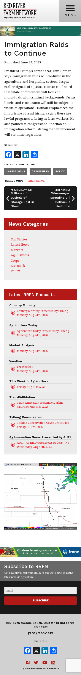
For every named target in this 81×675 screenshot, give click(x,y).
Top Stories (19, 239)
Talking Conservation (26, 417)
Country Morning (22, 305)
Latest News (15, 171)
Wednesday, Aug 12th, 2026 (43, 445)
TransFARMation (22, 397)
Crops (15, 260)
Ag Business (40, 171)
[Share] (53, 651)
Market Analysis (21, 345)
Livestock (18, 266)
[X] (36, 651)
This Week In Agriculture (28, 381)
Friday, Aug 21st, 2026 (31, 387)
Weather (15, 361)
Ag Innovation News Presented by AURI (40, 437)
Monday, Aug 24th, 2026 (43, 313)
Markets (17, 250)
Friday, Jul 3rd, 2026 (43, 425)
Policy (60, 171)
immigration (36, 180)
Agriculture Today (23, 325)
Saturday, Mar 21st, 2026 (40, 405)
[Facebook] (27, 651)
